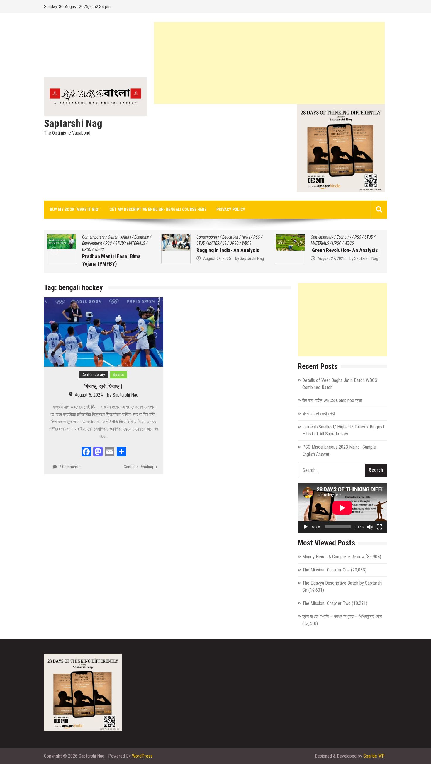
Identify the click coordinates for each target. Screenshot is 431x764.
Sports (118, 374)
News (132, 237)
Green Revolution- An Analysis (231, 250)
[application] (342, 508)
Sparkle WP (374, 756)
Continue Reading (138, 466)
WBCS (133, 243)
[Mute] (370, 527)
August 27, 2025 (218, 258)
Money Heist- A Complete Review (333, 556)
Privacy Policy (230, 209)
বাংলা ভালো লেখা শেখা (318, 413)
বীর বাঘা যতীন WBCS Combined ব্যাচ (332, 400)
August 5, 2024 (89, 395)
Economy (230, 237)
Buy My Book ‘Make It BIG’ (74, 209)
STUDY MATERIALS (98, 243)
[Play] (305, 527)
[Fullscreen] (379, 527)
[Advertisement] (269, 63)
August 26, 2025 (332, 265)
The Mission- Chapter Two (326, 603)
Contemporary (94, 237)
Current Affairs (349, 237)
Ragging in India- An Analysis (114, 250)
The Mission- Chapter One (326, 570)
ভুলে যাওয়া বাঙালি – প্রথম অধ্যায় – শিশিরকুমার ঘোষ (342, 616)
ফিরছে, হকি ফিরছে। (103, 386)
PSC (143, 237)
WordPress (142, 756)
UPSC (120, 243)
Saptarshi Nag (73, 124)
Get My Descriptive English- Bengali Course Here (157, 209)
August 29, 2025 (104, 258)
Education (117, 237)
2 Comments (70, 466)
